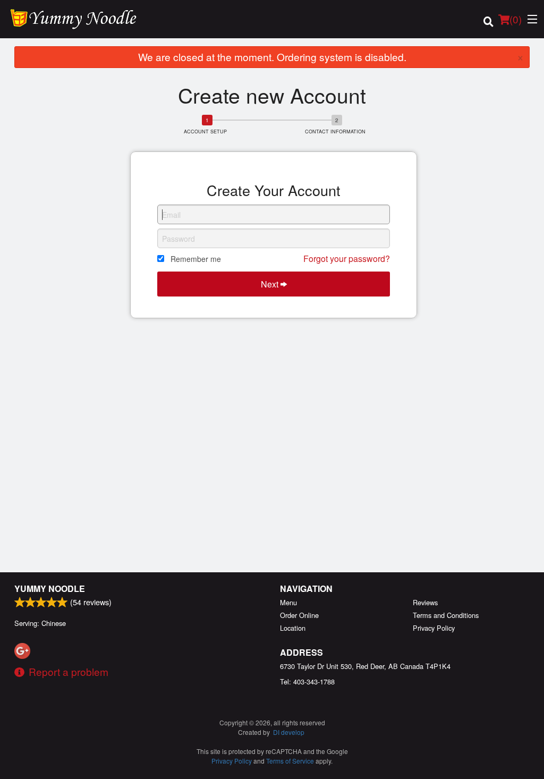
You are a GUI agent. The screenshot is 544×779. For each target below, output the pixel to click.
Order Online (299, 615)
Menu (288, 602)
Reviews (425, 602)
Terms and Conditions (446, 615)
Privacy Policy (434, 628)
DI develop (288, 731)
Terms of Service (290, 760)
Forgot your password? (346, 258)
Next (270, 284)
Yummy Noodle (49, 588)
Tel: (307, 681)
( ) (515, 19)
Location (292, 628)
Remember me (196, 258)
